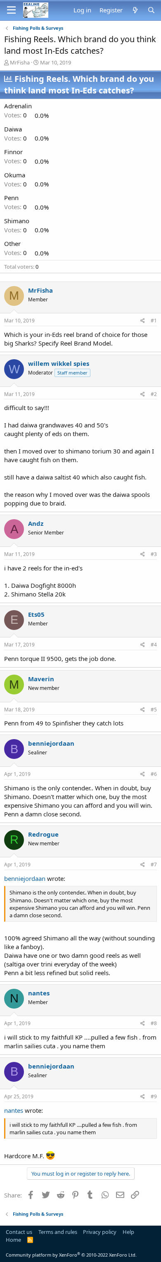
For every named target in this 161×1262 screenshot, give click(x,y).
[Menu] (11, 10)
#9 (154, 1096)
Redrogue (43, 834)
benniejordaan (51, 743)
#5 (154, 709)
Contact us (19, 1232)
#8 (154, 1023)
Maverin (41, 679)
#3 (154, 554)
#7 (154, 864)
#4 (154, 644)
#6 (154, 774)
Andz (35, 523)
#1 (154, 320)
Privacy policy (99, 1232)
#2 (154, 394)
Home (13, 1239)
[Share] (142, 321)
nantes (39, 993)
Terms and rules (57, 1232)
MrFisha (20, 62)
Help (128, 1232)
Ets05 (36, 614)
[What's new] (135, 10)
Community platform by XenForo (71, 1255)
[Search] (151, 10)
